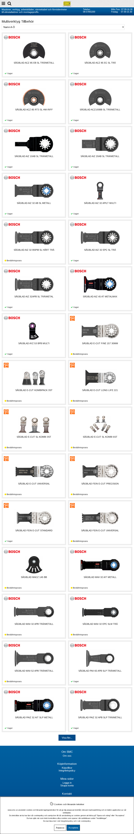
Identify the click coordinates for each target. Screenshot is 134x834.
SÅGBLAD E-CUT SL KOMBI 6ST (100, 437)
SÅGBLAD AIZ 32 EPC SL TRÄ (100, 250)
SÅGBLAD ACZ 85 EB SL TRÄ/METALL (34, 62)
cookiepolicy (86, 821)
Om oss (67, 755)
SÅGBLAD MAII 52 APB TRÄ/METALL (34, 670)
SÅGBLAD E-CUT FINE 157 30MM (100, 343)
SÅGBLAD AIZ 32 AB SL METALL (34, 203)
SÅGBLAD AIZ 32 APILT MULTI (100, 203)
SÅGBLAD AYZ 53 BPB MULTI (34, 343)
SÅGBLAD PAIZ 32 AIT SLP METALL (34, 717)
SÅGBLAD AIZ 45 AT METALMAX (100, 296)
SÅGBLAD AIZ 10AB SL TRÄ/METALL (34, 156)
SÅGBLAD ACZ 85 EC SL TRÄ (100, 62)
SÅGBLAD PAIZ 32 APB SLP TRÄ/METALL (100, 717)
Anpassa (60, 828)
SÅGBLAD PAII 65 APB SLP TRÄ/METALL (100, 670)
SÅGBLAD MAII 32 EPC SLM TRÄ (100, 624)
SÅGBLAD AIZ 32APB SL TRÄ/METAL (33, 296)
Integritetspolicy (67, 770)
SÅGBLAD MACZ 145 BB (34, 577)
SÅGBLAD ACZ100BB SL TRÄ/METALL (100, 109)
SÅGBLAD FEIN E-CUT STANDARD (33, 530)
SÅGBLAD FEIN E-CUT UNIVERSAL (100, 530)
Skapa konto (67, 785)
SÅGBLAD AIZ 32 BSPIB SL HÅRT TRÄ (34, 250)
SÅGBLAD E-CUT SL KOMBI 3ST (34, 437)
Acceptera (73, 828)
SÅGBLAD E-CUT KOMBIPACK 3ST (33, 390)
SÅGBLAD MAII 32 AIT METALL (100, 577)
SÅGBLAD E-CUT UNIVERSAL (34, 483)
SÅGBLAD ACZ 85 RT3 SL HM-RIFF (34, 109)
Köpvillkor (67, 767)
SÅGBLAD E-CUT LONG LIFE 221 (100, 390)
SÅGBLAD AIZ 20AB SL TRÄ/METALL (100, 156)
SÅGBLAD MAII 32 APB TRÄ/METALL (34, 624)
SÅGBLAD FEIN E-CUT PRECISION (100, 483)
